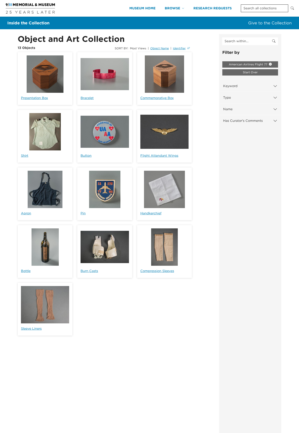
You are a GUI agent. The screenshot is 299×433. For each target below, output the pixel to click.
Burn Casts (89, 271)
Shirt (24, 156)
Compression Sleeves (157, 271)
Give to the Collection (270, 23)
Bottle (26, 271)
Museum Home (142, 8)
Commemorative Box (157, 98)
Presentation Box (34, 98)
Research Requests (212, 8)
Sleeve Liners (31, 328)
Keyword (230, 86)
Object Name (159, 48)
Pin (83, 213)
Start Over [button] (250, 72)
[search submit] (274, 41)
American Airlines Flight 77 (248, 64)
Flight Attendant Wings (159, 156)
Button (86, 156)
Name (227, 109)
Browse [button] (172, 8)
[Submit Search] (292, 8)
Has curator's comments (243, 121)
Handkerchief (151, 213)
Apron (26, 213)
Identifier (179, 48)
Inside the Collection (28, 23)
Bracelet (87, 98)
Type (227, 97)
